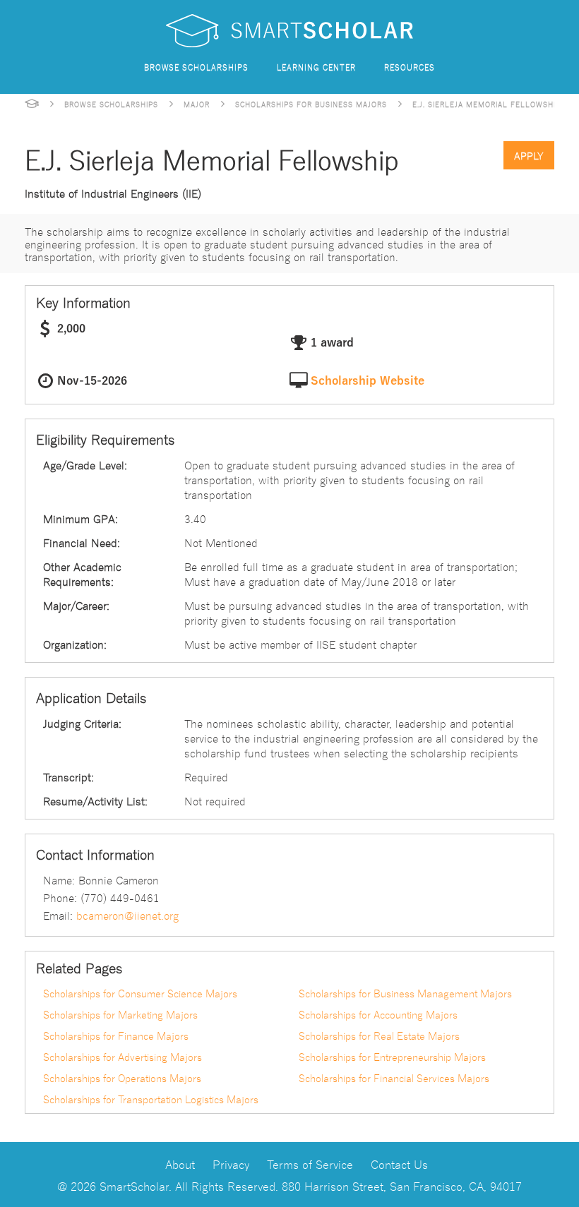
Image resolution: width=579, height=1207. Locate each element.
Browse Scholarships (196, 67)
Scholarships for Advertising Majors (122, 1056)
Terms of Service (310, 1163)
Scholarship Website (367, 381)
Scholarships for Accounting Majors (378, 1014)
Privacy (231, 1163)
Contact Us (399, 1163)
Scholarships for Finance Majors (116, 1035)
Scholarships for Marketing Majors (120, 1014)
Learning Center (316, 67)
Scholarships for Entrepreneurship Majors (392, 1056)
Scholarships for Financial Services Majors (394, 1077)
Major (197, 103)
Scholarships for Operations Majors (122, 1077)
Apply (529, 155)
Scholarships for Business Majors (311, 103)
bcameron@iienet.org (127, 915)
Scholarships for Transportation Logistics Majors (150, 1099)
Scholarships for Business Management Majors (405, 993)
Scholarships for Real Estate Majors (379, 1035)
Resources (409, 67)
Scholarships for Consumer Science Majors (140, 993)
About (180, 1163)
